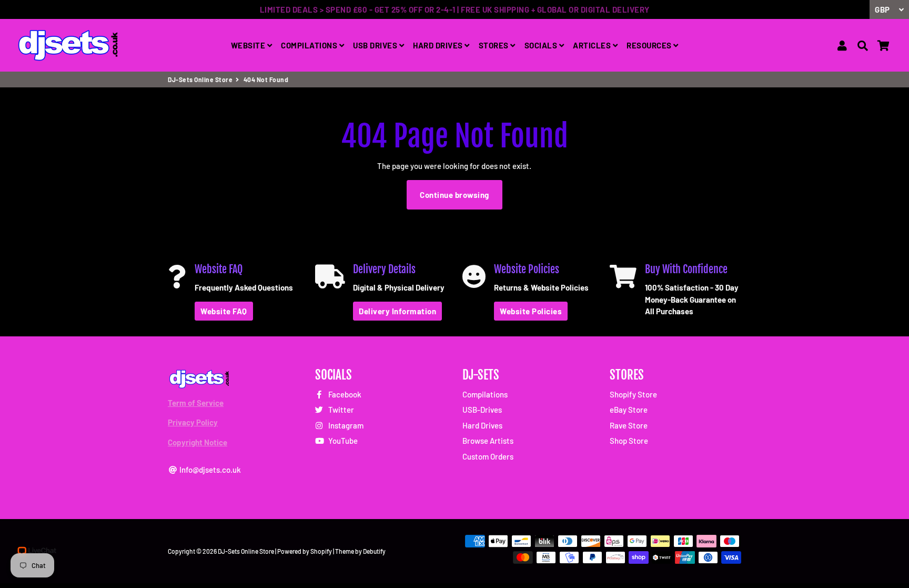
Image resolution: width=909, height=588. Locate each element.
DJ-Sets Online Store (200, 79)
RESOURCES (650, 45)
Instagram (345, 425)
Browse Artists (487, 440)
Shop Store (629, 440)
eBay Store (629, 409)
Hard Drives (482, 425)
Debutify (374, 551)
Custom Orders (487, 456)
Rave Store (629, 425)
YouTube (342, 440)
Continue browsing (454, 195)
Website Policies (531, 311)
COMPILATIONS (310, 45)
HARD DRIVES (438, 45)
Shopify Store (633, 394)
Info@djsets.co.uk (209, 469)
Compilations (485, 394)
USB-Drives (482, 409)
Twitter (340, 409)
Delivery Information (397, 311)
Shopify (321, 551)
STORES (495, 45)
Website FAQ (223, 311)
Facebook (344, 394)
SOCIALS (541, 45)
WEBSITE (249, 45)
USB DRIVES (376, 45)
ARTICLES (593, 45)
